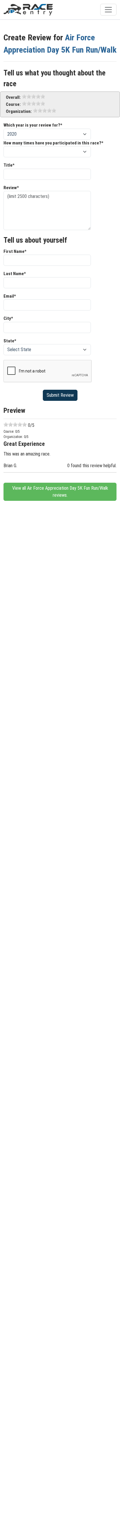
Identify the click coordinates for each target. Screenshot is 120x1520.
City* (8, 318)
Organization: (19, 111)
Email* (9, 296)
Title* (9, 165)
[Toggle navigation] (108, 9)
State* (9, 341)
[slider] (33, 96)
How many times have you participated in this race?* (53, 143)
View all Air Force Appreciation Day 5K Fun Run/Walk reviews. (60, 491)
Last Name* (14, 273)
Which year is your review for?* (32, 125)
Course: (13, 104)
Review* (11, 187)
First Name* (15, 251)
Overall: (13, 97)
